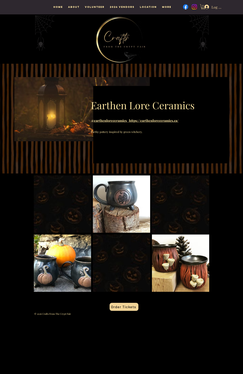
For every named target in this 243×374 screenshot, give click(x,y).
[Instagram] (194, 6)
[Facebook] (185, 6)
